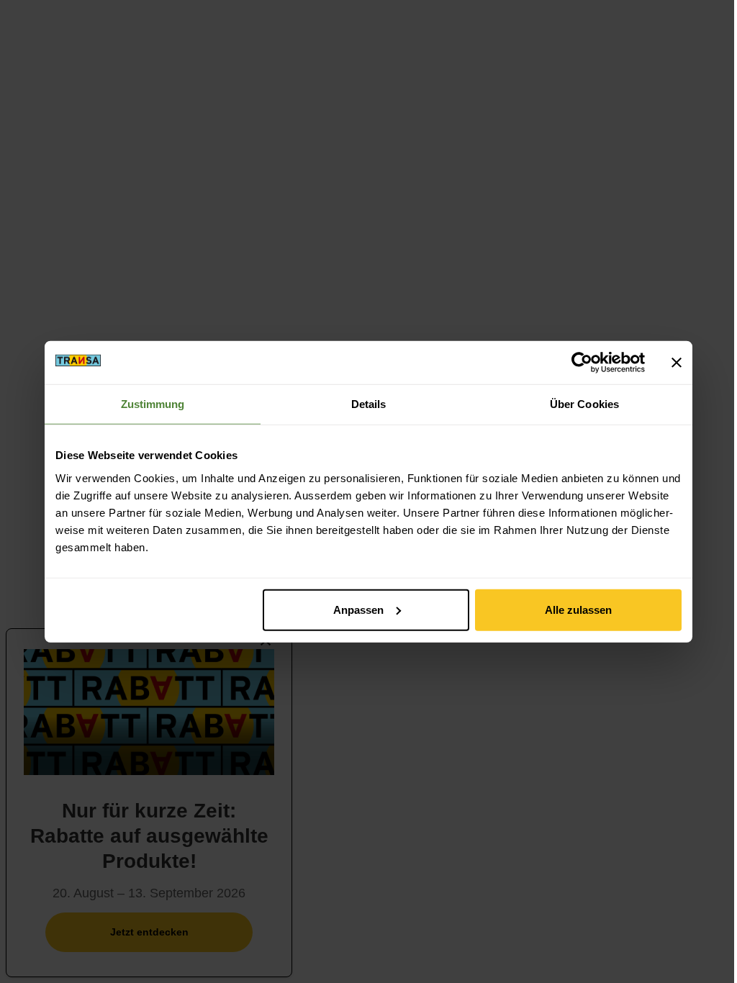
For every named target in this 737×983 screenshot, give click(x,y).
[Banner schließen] (677, 363)
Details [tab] (368, 404)
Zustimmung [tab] (153, 404)
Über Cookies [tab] (584, 404)
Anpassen (358, 609)
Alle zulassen (578, 609)
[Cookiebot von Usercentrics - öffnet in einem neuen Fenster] (582, 362)
